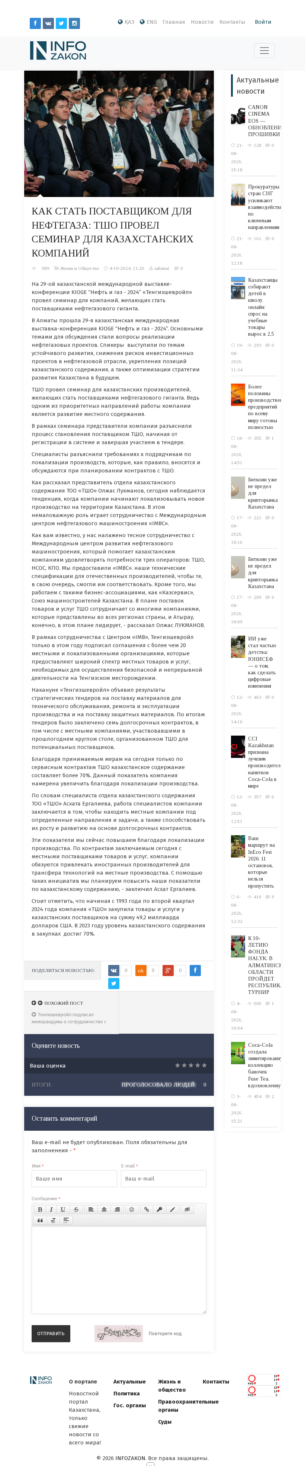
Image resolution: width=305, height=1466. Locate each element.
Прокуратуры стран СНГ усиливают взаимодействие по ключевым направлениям (266, 207)
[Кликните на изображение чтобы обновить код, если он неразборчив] (118, 1333)
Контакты (232, 22)
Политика (126, 1393)
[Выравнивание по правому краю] (117, 1209)
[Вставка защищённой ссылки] (159, 1209)
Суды (164, 1421)
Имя (38, 1166)
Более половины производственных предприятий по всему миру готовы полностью (269, 407)
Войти (263, 22)
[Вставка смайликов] (132, 1209)
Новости (202, 22)
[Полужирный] (40, 1209)
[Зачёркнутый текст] (76, 1209)
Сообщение (46, 1198)
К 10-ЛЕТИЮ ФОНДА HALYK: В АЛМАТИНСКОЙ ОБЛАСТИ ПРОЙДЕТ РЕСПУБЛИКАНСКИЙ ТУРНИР (275, 965)
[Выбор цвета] (172, 1209)
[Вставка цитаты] (40, 1220)
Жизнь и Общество (79, 268)
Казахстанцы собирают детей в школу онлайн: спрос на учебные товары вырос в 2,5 (262, 307)
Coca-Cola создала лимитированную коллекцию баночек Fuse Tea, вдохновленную (267, 1065)
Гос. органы (129, 1405)
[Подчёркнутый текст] (63, 1209)
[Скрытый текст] (187, 1209)
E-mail (129, 1166)
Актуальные (129, 1381)
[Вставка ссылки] (146, 1209)
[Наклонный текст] (51, 1209)
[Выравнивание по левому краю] (91, 1209)
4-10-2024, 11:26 (126, 268)
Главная (174, 22)
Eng (152, 22)
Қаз (129, 22)
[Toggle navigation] (264, 50)
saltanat (161, 268)
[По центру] (104, 1209)
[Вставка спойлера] (66, 1220)
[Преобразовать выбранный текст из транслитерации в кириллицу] (53, 1220)
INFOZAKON (130, 1458)
